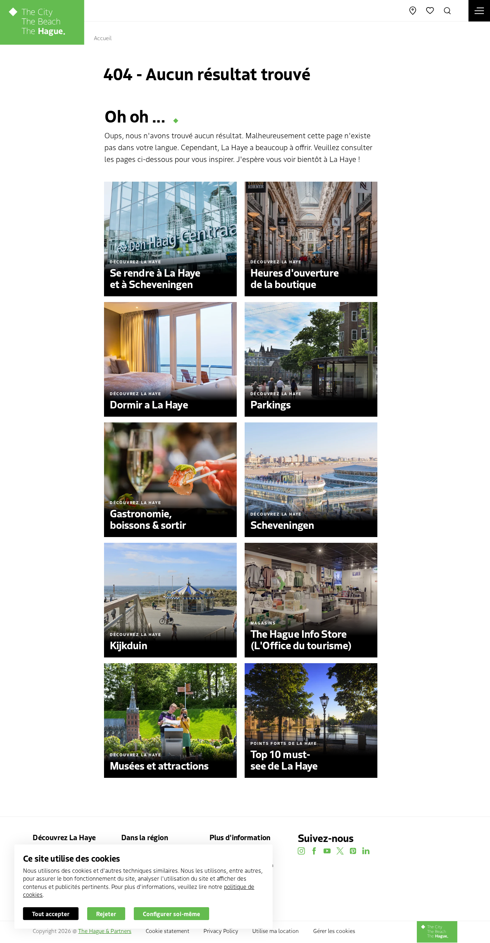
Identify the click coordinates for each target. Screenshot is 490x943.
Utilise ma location (275, 930)
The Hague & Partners (104, 930)
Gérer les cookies (334, 930)
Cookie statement (167, 930)
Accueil (103, 38)
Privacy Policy (220, 930)
